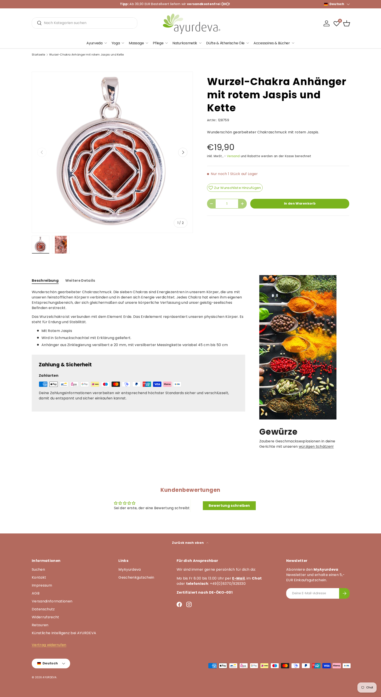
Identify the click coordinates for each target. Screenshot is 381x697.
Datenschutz (43, 609)
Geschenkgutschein (136, 577)
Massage (136, 42)
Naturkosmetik (184, 42)
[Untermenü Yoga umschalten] (122, 43)
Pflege (158, 42)
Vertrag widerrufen (49, 644)
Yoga (116, 42)
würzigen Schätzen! (316, 446)
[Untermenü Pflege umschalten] (166, 43)
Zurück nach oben (188, 542)
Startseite (38, 54)
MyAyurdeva (129, 569)
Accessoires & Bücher (272, 42)
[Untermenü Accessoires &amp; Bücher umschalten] (293, 43)
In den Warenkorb (300, 203)
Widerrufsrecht (45, 617)
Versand (233, 156)
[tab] (45, 280)
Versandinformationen (52, 601)
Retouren (40, 625)
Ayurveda (94, 42)
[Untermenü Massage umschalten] (146, 43)
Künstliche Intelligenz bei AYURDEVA (64, 633)
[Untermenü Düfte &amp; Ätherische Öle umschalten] (247, 43)
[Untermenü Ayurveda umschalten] (105, 43)
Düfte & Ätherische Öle (225, 42)
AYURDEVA (50, 677)
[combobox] (84, 22)
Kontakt (39, 577)
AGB (35, 593)
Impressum (42, 585)
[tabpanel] (138, 318)
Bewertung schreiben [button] (229, 505)
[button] (346, 23)
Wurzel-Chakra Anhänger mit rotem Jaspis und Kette (86, 54)
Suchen (38, 569)
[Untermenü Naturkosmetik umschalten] (200, 43)
